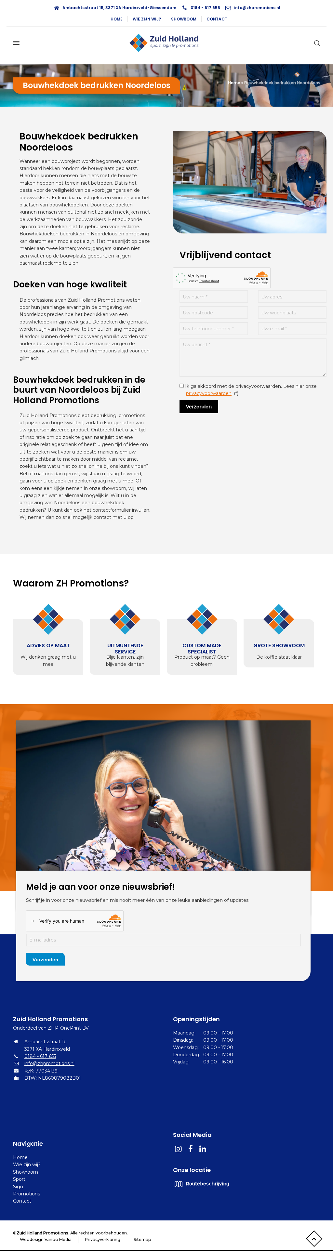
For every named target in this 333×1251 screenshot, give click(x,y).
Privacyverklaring (102, 1239)
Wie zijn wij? (147, 19)
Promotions (26, 1194)
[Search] (316, 42)
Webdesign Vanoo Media (46, 1239)
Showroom (183, 19)
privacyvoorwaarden (209, 393)
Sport (19, 1179)
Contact (216, 19)
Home (117, 19)
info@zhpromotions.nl (257, 7)
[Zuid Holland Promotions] (166, 43)
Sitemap (142, 1239)
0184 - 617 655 (205, 7)
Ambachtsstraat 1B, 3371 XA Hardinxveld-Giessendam (119, 7)
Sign (18, 1187)
